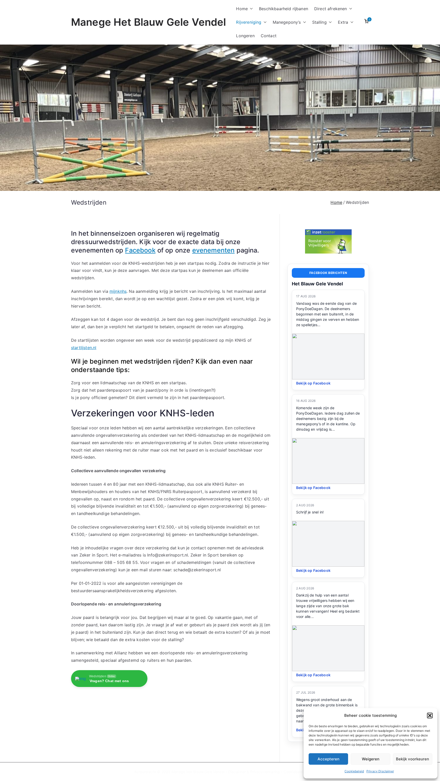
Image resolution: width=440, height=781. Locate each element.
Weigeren (370, 759)
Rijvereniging (248, 22)
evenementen (213, 250)
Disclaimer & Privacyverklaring (254, 772)
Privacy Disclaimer (380, 771)
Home (242, 8)
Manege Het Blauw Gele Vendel (148, 22)
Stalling (319, 22)
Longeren (245, 35)
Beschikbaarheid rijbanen (283, 8)
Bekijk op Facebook (313, 383)
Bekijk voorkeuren (412, 759)
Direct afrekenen (330, 8)
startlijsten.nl (83, 347)
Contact (269, 35)
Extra (343, 22)
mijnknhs (118, 291)
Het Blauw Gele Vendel (317, 283)
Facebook (140, 250)
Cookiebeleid (354, 771)
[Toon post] (328, 356)
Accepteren (328, 759)
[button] (429, 715)
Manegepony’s (287, 22)
